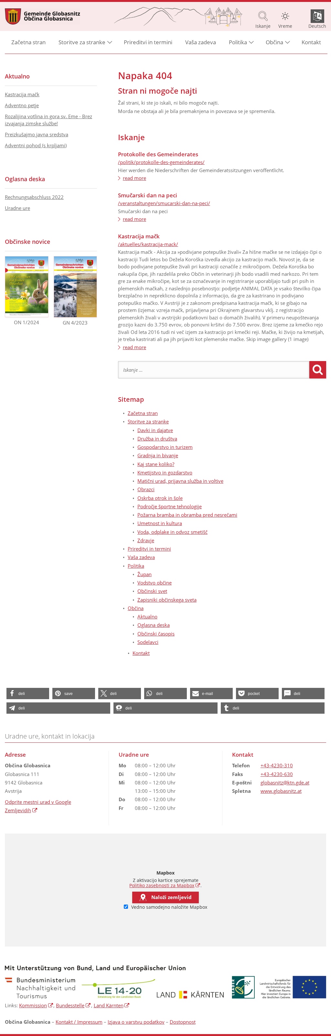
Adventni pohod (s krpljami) (36, 145)
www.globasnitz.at (281, 791)
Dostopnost (183, 1022)
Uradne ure (17, 208)
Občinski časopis (156, 633)
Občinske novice (27, 241)
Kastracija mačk (139, 236)
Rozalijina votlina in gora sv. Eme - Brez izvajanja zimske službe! (48, 120)
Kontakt (311, 42)
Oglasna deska (153, 625)
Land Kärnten (112, 1005)
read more (134, 178)
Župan (144, 574)
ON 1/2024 (26, 322)
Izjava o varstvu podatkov (136, 1022)
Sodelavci (147, 642)
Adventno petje (22, 105)
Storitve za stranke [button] (82, 42)
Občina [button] (274, 42)
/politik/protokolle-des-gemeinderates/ (161, 162)
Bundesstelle (73, 1005)
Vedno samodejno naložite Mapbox (168, 907)
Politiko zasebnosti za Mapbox (164, 885)
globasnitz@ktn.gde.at (285, 782)
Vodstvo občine (154, 582)
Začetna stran (28, 42)
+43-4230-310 (277, 765)
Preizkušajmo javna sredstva (36, 134)
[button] (27, 693)
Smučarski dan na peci (147, 195)
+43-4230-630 (277, 774)
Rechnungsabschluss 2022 (34, 197)
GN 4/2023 (75, 322)
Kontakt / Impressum (79, 1022)
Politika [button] (238, 42)
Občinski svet (152, 591)
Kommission (36, 1005)
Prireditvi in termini (148, 42)
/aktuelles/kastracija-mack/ (148, 244)
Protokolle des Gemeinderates (158, 154)
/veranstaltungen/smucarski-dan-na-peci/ (164, 203)
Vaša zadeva (200, 42)
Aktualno (147, 616)
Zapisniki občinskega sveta (167, 599)
